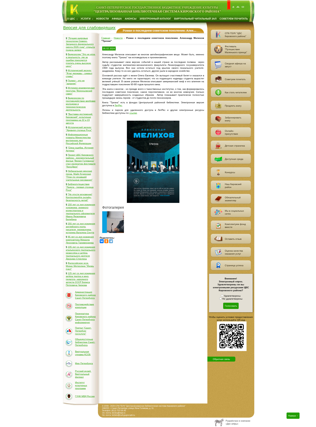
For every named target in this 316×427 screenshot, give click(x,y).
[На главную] (233, 5)
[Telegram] (111, 241)
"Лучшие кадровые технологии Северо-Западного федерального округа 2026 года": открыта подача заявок (80, 44)
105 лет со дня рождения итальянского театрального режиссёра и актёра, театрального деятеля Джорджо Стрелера (80, 253)
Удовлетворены (232, 295)
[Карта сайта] (238, 5)
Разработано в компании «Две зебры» (238, 422)
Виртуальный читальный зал (195, 18)
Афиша (117, 18)
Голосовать (231, 306)
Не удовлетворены (232, 298)
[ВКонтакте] (102, 241)
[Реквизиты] (243, 5)
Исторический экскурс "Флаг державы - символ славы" (79, 73)
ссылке (133, 113)
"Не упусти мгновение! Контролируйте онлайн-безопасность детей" (79, 197)
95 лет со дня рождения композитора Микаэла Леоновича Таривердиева (80, 239)
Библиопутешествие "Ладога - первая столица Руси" (79, 187)
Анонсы (130, 18)
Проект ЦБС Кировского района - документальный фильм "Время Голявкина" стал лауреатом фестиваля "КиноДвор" (80, 161)
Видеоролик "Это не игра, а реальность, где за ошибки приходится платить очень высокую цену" (81, 60)
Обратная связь (221, 359)
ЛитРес (118, 105)
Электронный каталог (155, 18)
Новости (102, 18)
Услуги (86, 18)
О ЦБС (71, 18)
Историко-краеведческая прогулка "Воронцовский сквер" (80, 90)
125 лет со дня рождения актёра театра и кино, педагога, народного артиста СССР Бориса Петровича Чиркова (80, 279)
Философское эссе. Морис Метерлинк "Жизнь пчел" (80, 266)
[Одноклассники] (106, 241)
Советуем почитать (234, 18)
